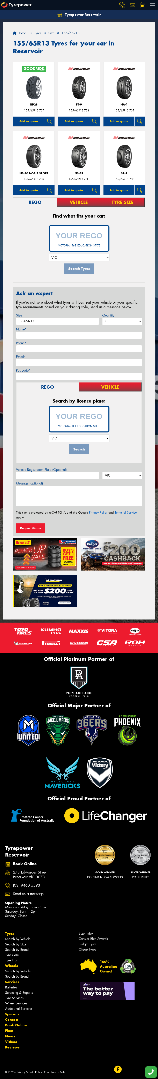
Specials (12, 1014)
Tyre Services (14, 998)
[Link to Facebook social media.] (118, 1069)
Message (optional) (29, 483)
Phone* (21, 343)
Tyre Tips (11, 960)
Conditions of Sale (54, 1072)
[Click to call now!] (122, 5)
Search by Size (15, 944)
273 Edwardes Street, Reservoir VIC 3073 (30, 874)
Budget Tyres (87, 944)
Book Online (16, 1025)
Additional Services (18, 1008)
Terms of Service (126, 513)
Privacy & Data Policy (29, 1072)
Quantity (108, 315)
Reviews (12, 1047)
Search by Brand (17, 949)
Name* (21, 329)
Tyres (9, 933)
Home (21, 33)
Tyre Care (12, 955)
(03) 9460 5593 (26, 885)
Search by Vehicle (17, 939)
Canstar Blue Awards (93, 939)
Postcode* (23, 370)
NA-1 (124, 104)
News (10, 1036)
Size (19, 315)
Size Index (86, 933)
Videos (11, 1041)
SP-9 (124, 173)
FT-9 (79, 104)
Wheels (11, 965)
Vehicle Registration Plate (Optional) (41, 469)
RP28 (34, 104)
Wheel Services (16, 1003)
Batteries (11, 987)
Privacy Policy (98, 513)
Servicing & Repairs (19, 993)
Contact (11, 1019)
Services (12, 982)
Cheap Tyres (87, 949)
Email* (21, 357)
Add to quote (28, 121)
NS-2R (79, 173)
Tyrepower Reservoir (82, 14)
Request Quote (30, 528)
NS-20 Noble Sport (34, 173)
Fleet (9, 1030)
